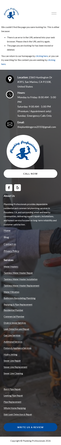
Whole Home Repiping (15, 408)
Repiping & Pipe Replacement (18, 304)
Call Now (30, 173)
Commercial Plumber (14, 316)
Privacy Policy (11, 251)
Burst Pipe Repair (12, 389)
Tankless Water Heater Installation (20, 279)
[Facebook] (9, 187)
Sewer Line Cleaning (13, 373)
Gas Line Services (12, 335)
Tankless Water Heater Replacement (21, 285)
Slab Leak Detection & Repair (18, 414)
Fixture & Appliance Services (17, 348)
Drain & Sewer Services (15, 322)
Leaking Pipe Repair (13, 395)
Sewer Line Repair (12, 360)
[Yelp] (17, 187)
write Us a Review (30, 427)
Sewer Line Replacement (15, 367)
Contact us (10, 244)
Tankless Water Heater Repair (18, 272)
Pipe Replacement (12, 401)
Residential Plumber (13, 310)
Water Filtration (11, 292)
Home (7, 230)
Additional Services (13, 341)
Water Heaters (11, 266)
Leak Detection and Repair (16, 329)
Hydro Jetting (10, 354)
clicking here (41, 56)
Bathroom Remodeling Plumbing (19, 298)
